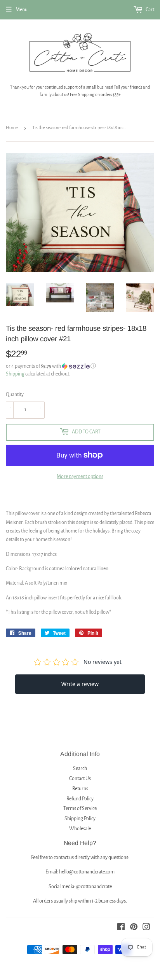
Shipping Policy (80, 818)
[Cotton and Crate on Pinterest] (134, 928)
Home (12, 127)
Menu (22, 9)
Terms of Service (80, 808)
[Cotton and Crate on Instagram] (146, 928)
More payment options (80, 476)
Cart (149, 9)
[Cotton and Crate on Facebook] (121, 928)
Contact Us (80, 778)
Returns (80, 788)
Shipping (15, 374)
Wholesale (80, 828)
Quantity (15, 394)
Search (80, 768)
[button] (80, 366)
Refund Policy (80, 799)
